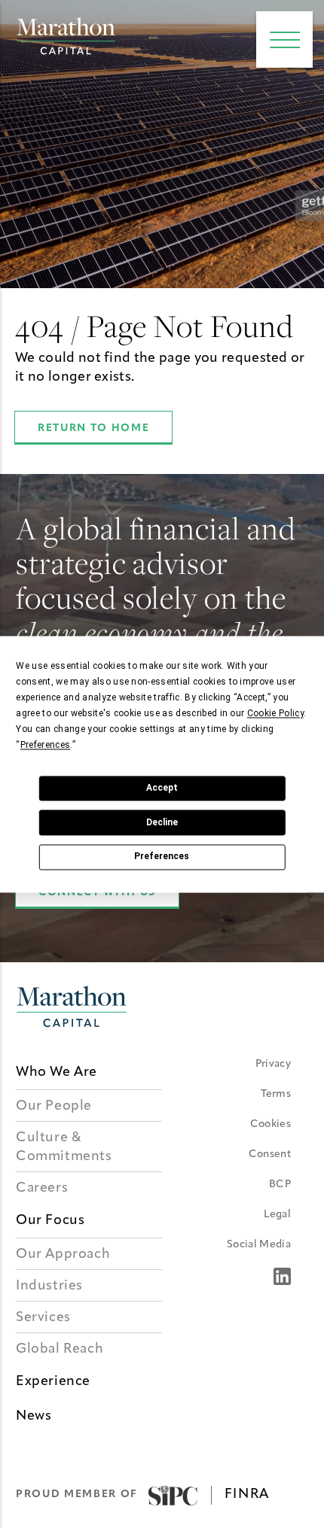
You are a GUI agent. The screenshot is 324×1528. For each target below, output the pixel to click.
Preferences (161, 857)
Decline (162, 822)
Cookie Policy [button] (275, 713)
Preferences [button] (45, 745)
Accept (162, 787)
